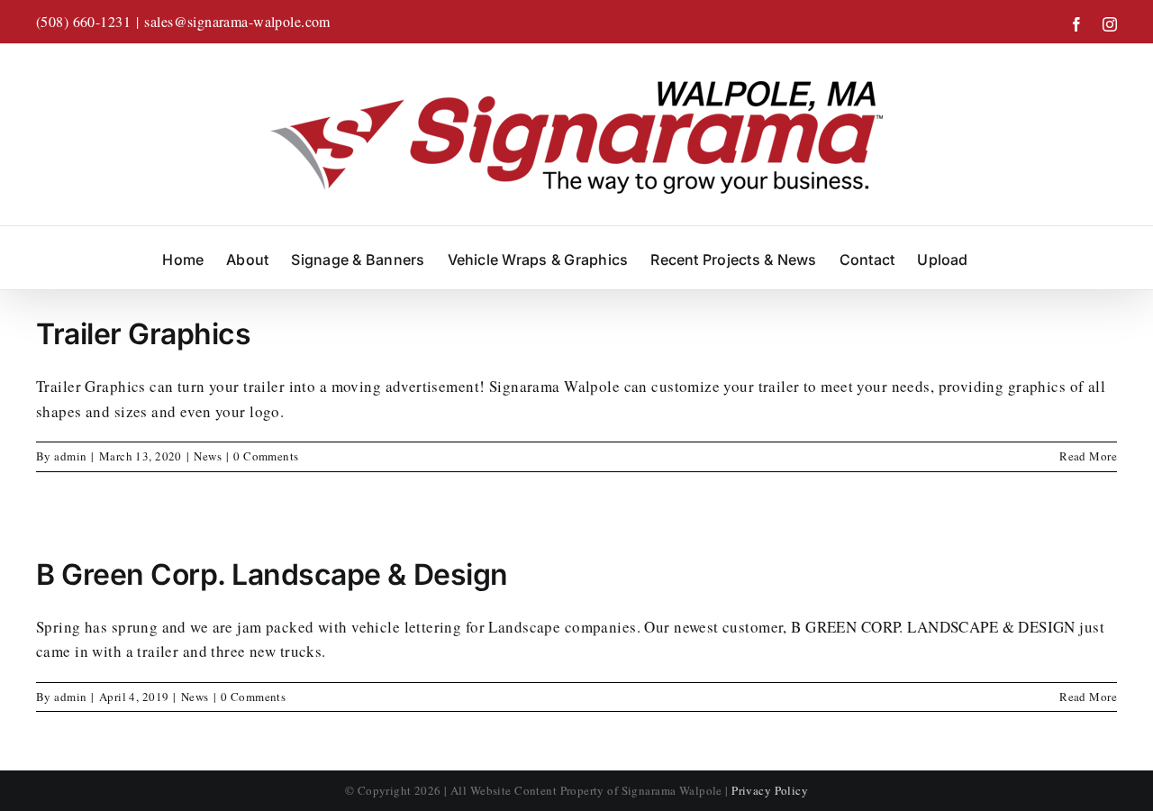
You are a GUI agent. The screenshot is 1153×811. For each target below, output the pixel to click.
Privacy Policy (769, 790)
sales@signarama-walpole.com (237, 21)
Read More (1088, 456)
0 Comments (265, 456)
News (208, 456)
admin (70, 456)
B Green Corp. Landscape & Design (272, 574)
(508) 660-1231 (83, 21)
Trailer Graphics (143, 333)
